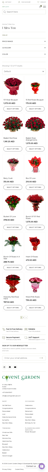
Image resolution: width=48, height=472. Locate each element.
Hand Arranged (7, 456)
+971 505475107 (7, 392)
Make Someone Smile (9, 417)
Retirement (28, 411)
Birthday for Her (30, 423)
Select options (13, 109)
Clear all (4, 35)
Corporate (28, 417)
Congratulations (7, 408)
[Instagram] (4, 367)
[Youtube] (15, 367)
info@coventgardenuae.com (11, 396)
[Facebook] (10, 367)
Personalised (6, 411)
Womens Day (6, 438)
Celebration (29, 405)
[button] (44, 7)
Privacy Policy (6, 469)
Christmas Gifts (7, 432)
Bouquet (5, 444)
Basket (4, 453)
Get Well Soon (6, 405)
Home (4, 24)
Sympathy (5, 420)
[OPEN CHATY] (42, 466)
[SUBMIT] (41, 358)
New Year (5, 435)
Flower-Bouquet (30, 432)
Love (3, 414)
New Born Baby (7, 423)
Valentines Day (7, 441)
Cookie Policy (19, 469)
